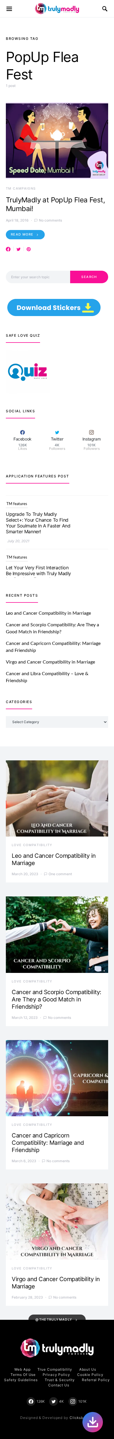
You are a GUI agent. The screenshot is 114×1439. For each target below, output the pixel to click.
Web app (22, 1369)
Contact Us (58, 1385)
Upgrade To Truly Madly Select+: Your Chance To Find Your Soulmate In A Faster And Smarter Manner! (38, 517)
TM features (16, 499)
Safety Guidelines (20, 1380)
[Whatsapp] (92, 1422)
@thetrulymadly (53, 1319)
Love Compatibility (32, 845)
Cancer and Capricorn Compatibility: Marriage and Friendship (48, 1142)
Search (89, 277)
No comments (50, 220)
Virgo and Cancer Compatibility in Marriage (50, 662)
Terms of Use (23, 1374)
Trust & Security (60, 1380)
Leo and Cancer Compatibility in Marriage (48, 613)
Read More (22, 234)
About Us (87, 1369)
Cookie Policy (90, 1374)
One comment (60, 874)
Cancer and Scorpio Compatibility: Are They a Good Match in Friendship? (56, 999)
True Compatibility (54, 1369)
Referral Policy (96, 1380)
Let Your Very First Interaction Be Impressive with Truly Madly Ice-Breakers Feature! (38, 568)
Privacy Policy (56, 1374)
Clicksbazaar (82, 1417)
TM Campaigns (21, 188)
